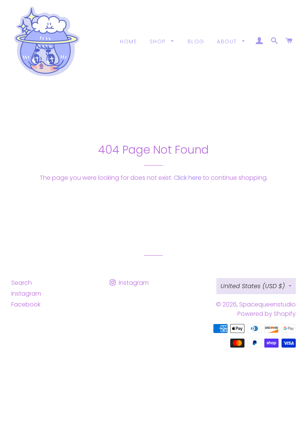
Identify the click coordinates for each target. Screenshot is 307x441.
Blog (196, 41)
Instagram (26, 293)
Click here (187, 177)
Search (21, 282)
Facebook (25, 304)
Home (128, 41)
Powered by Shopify (266, 313)
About (227, 41)
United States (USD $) (253, 286)
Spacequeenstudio (267, 304)
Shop (159, 41)
